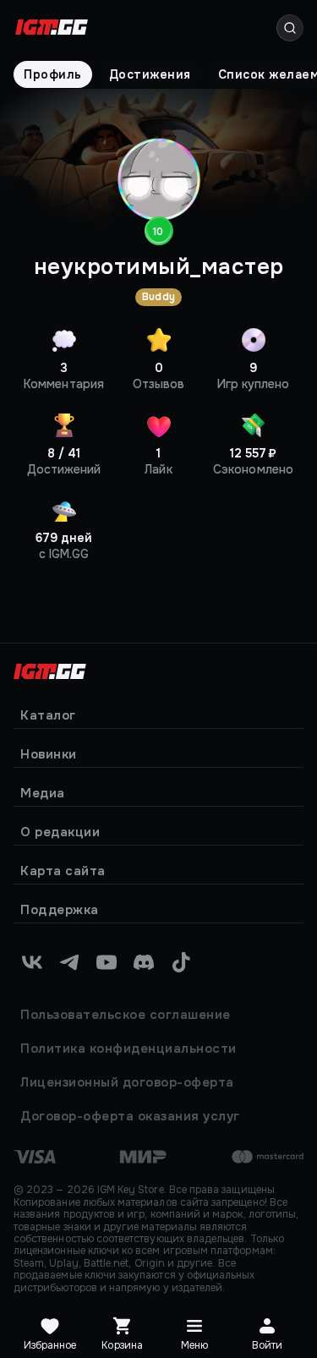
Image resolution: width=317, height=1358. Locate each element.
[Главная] (50, 669)
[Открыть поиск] (289, 27)
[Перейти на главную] (52, 28)
